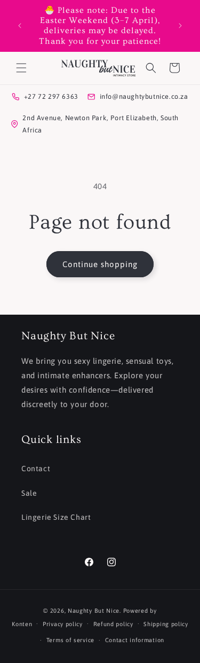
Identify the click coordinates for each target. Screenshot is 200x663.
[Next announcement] (180, 25)
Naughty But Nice (93, 610)
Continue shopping (100, 264)
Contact (35, 468)
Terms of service (70, 640)
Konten (22, 623)
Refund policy (113, 624)
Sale (29, 493)
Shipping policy (165, 624)
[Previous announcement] (19, 25)
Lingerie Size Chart (56, 517)
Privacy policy (63, 624)
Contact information (134, 640)
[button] (21, 68)
